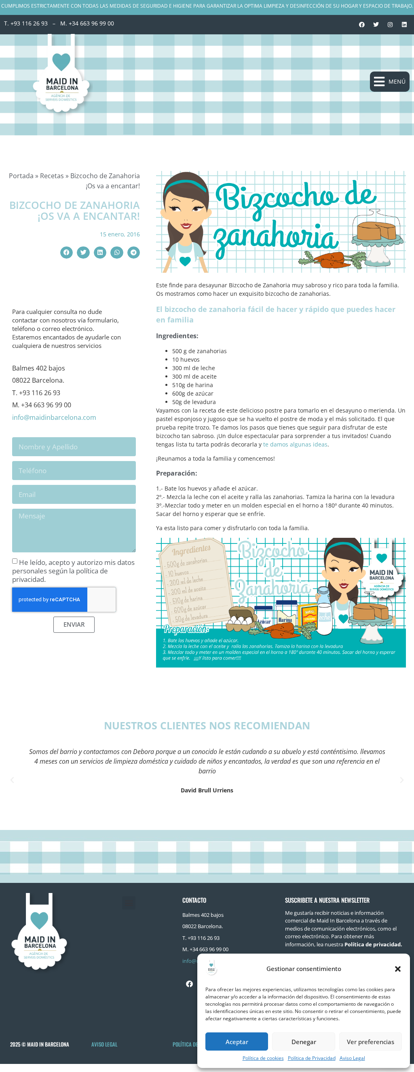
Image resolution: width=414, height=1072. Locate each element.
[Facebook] (362, 24)
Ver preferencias (370, 1042)
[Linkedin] (404, 24)
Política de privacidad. (373, 944)
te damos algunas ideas (295, 444)
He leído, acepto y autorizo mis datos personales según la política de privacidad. (73, 570)
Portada (21, 175)
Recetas (52, 175)
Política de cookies (263, 1058)
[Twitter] (376, 24)
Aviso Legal (352, 1058)
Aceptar (237, 1042)
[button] (398, 969)
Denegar (303, 1042)
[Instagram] (390, 24)
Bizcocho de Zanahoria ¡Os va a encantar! (74, 210)
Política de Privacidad (312, 1058)
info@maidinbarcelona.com (54, 417)
